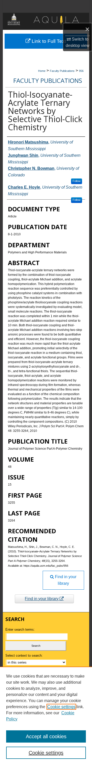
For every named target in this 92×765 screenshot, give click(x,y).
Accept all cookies (46, 736)
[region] (46, 716)
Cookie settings (61, 707)
